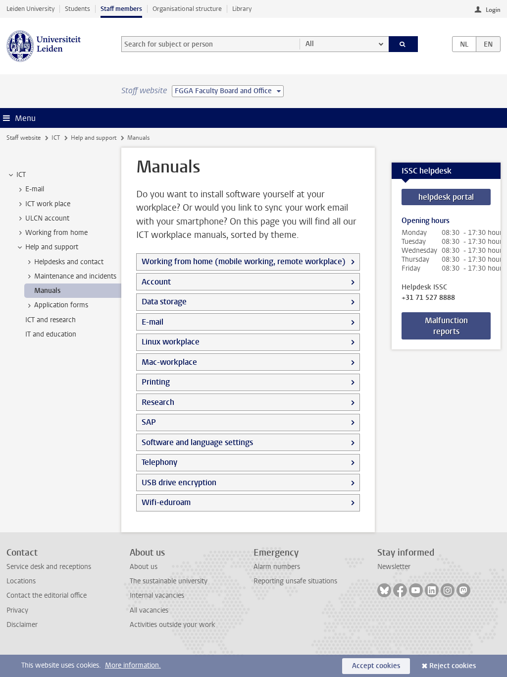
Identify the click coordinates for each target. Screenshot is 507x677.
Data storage (164, 301)
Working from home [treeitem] (56, 232)
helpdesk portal (446, 197)
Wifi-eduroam (166, 502)
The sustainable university (168, 581)
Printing (156, 382)
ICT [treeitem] (21, 174)
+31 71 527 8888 (428, 297)
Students (77, 8)
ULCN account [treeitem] (47, 218)
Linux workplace (171, 342)
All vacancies (149, 610)
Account (156, 282)
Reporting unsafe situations (295, 581)
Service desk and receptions (48, 566)
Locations (21, 581)
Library (242, 8)
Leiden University (30, 8)
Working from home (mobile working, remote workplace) (244, 261)
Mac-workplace (169, 362)
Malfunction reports (446, 326)
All (309, 44)
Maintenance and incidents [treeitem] (75, 276)
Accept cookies (376, 666)
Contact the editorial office (46, 595)
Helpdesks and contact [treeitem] (68, 262)
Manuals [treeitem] (47, 290)
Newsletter (393, 566)
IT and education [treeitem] (50, 334)
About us (143, 566)
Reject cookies (452, 666)
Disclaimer (22, 624)
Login (493, 10)
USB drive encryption (179, 482)
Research (158, 402)
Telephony (159, 462)
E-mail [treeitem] (34, 189)
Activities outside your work (172, 624)
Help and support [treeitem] (51, 247)
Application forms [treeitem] (61, 305)
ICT (55, 138)
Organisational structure (187, 8)
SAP (149, 422)
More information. (133, 665)
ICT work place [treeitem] (47, 204)
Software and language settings (197, 442)
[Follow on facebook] (400, 590)
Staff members (121, 8)
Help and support (93, 138)
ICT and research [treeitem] (50, 320)
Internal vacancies (157, 595)
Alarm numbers (277, 566)
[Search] (403, 44)
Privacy (17, 610)
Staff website (23, 138)
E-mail (152, 322)
